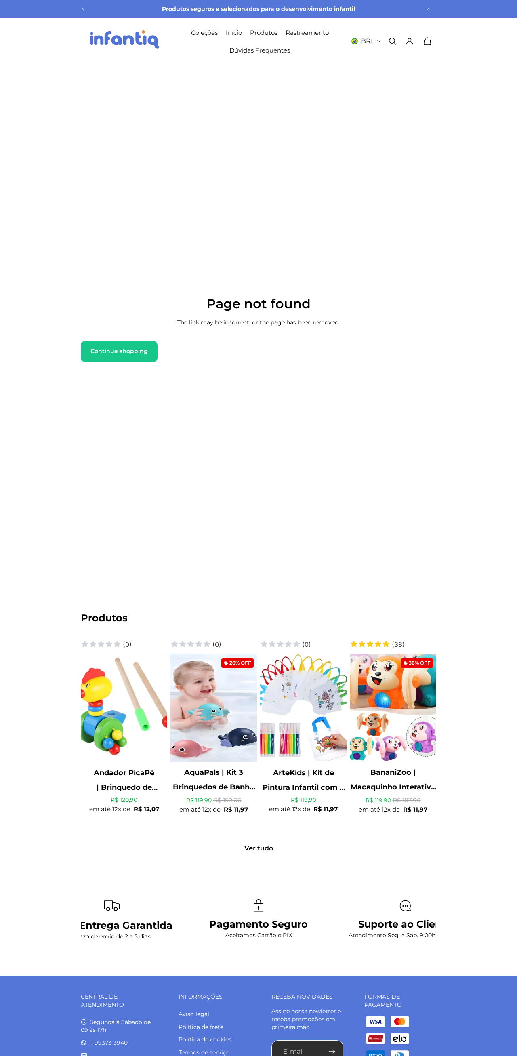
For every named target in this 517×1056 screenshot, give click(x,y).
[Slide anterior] (83, 9)
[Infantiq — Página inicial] (124, 41)
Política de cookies (205, 1039)
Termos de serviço (204, 1052)
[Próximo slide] (427, 9)
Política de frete (201, 1027)
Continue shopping (119, 351)
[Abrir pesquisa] (392, 41)
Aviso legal (194, 1014)
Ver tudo (258, 848)
